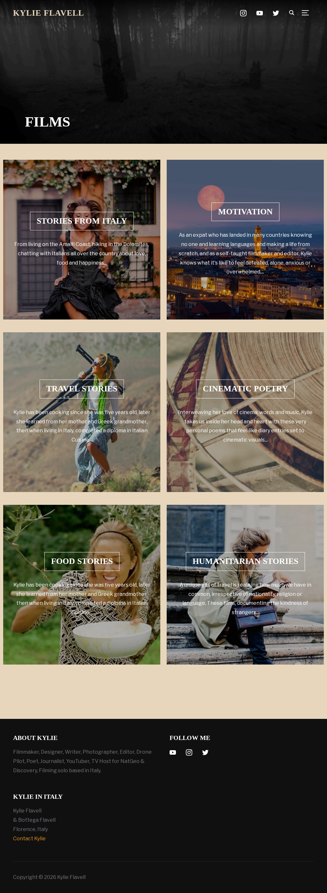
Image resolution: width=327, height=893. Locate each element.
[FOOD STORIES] (81, 585)
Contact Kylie (29, 838)
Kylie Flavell (48, 13)
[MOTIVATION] (245, 239)
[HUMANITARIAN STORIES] (245, 585)
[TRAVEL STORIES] (81, 412)
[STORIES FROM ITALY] (81, 239)
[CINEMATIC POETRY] (245, 412)
